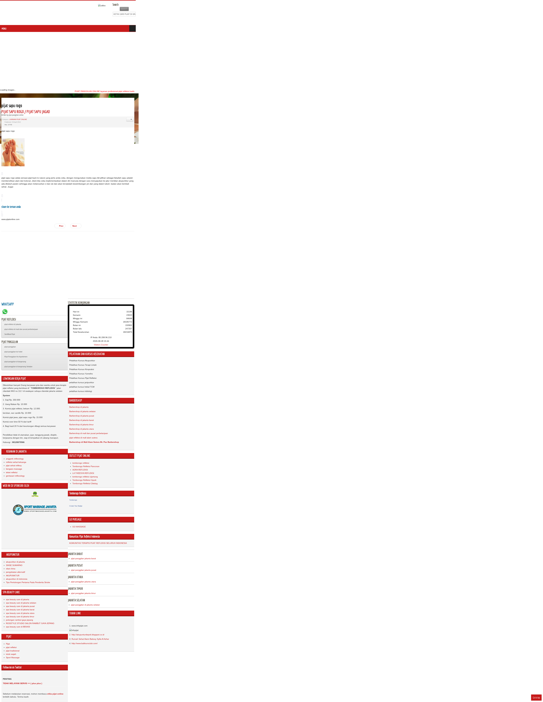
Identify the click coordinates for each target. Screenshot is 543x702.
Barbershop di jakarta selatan (286, 402)
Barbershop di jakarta (282, 398)
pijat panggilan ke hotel (13, 343)
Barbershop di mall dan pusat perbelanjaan (292, 424)
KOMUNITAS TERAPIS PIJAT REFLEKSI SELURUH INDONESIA (301, 534)
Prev (264, 217)
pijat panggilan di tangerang (15, 353)
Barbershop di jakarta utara (285, 420)
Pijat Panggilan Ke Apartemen (15, 348)
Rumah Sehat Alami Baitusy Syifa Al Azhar (293, 630)
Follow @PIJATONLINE (13, 691)
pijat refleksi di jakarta (12, 315)
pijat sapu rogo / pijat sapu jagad (25, 111)
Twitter (534, 20)
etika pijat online (55, 676)
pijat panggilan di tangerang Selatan (18, 358)
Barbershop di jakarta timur (285, 416)
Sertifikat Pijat (9, 325)
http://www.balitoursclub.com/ (288, 634)
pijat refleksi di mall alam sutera (287, 429)
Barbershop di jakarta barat (285, 411)
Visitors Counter (406, 336)
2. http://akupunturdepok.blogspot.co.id (290, 626)
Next (278, 217)
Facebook (529, 20)
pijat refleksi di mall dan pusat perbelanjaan (21, 320)
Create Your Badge (279, 497)
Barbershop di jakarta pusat (285, 407)
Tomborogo (276, 491)
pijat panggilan (10, 338)
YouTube (539, 20)
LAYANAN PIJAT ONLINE (18, 119)
